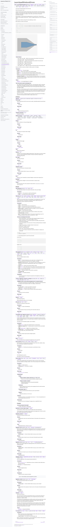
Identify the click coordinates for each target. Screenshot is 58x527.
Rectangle (2, 45)
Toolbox (2, 101)
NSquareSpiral (3, 44)
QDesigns (2, 28)
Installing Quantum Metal (4, 7)
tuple (23, 372)
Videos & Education (3, 17)
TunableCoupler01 (3, 56)
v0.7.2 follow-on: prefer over (6, 112)
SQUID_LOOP (3, 93)
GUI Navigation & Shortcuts (4, 23)
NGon (2, 42)
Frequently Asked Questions (4, 108)
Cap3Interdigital (3, 48)
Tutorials (2, 13)
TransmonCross (3, 82)
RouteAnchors (3, 72)
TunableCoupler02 (3, 57)
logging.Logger (20, 147)
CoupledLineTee (3, 52)
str (18, 107)
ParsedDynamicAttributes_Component (6, 33)
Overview (2, 27)
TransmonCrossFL (3, 83)
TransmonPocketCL (3, 87)
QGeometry (2, 102)
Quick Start (2, 8)
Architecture (2, 117)
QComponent (3, 31)
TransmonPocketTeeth (4, 90)
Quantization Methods (4, 22)
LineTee (2, 53)
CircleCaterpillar (3, 40)
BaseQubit (2, 34)
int (18, 295)
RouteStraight (3, 68)
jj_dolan (2, 76)
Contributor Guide (3, 116)
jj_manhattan (3, 78)
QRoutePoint (3, 38)
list (21, 372)
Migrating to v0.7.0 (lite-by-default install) (5, 110)
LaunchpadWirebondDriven (5, 64)
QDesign (19, 128)
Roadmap (2, 107)
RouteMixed (3, 74)
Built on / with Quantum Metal (4, 10)
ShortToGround (3, 67)
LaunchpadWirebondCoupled (5, 63)
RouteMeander (3, 71)
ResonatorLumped (3, 60)
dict (18, 312)
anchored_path (3, 97)
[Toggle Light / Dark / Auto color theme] (45, 1)
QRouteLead (3, 37)
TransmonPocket (3, 86)
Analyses (2, 98)
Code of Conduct (3, 120)
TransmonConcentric (4, 79)
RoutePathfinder (3, 75)
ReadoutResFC (3, 59)
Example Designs (3, 16)
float (20, 372)
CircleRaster (3, 41)
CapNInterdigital (3, 49)
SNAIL (2, 94)
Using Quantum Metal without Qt (5, 119)
